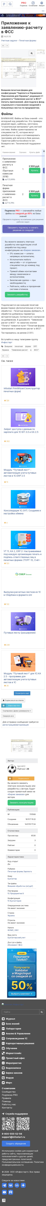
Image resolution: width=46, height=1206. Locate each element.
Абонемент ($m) (15, 945)
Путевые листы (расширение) (20, 632)
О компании (8, 1088)
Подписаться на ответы (14, 700)
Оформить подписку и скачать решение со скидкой (23, 228)
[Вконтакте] (10, 1186)
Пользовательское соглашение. (17, 1162)
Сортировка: (16, 711)
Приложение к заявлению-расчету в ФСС (22, 27)
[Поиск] (10, 4)
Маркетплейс (13, 1053)
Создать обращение (16, 1143)
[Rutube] (10, 1193)
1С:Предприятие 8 (16, 893)
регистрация (9, 725)
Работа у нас (9, 1104)
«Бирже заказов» (31, 250)
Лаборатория (13, 1028)
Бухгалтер (12, 879)
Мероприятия (13, 1063)
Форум (10, 1077)
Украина (5, 350)
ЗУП (35, 346)
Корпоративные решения (20, 1043)
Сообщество (9, 1091)
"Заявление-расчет (20, 350)
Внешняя (8, 346)
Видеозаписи (13, 1068)
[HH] (16, 1186)
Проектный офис (15, 1058)
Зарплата (28, 871)
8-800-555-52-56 (12, 1134)
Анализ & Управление (18, 1033)
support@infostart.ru (13, 1137)
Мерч (9, 1082)
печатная (19, 346)
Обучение (11, 1048)
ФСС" (36, 350)
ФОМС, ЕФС (13, 930)
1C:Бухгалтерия (14, 901)
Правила (6, 1098)
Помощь (6, 1101)
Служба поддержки (16, 1113)
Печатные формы (15, 871)
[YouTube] (4, 1193)
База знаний (12, 1023)
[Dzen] (23, 1186)
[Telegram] (4, 1186)
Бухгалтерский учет (17, 937)
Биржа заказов (14, 1073)
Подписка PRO (10, 1095)
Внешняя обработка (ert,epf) (20, 886)
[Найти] (41, 1012)
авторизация (22, 725)
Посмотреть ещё (22, 693)
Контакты (7, 1107)
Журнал (10, 1018)
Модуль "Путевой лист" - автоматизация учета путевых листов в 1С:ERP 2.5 (20, 473)
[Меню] (4, 4)
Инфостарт (6, 342)
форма (28, 346)
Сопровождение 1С (16, 1038)
